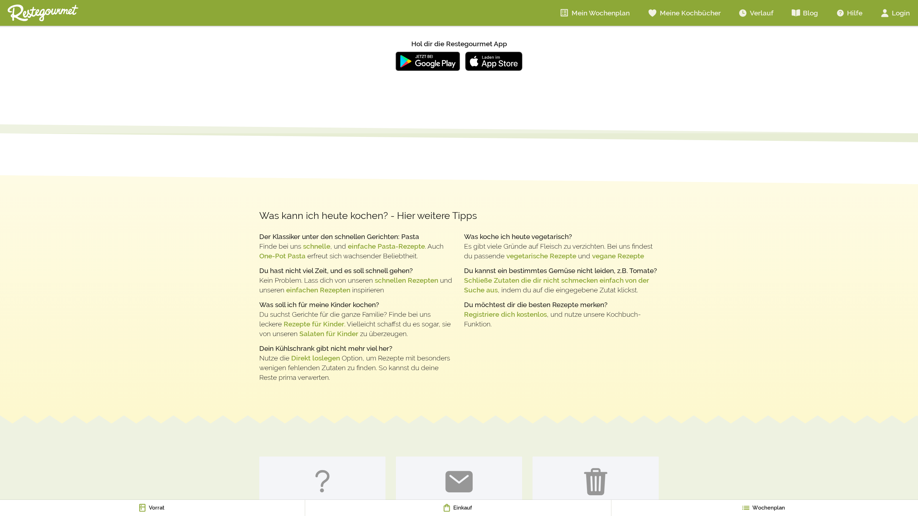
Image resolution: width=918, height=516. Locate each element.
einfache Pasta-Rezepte (386, 246)
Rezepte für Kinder (314, 324)
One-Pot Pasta (282, 256)
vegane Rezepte (618, 256)
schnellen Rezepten (406, 280)
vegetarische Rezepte (541, 256)
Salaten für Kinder (328, 334)
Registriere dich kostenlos (505, 314)
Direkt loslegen (315, 358)
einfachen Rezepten (318, 290)
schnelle (316, 246)
